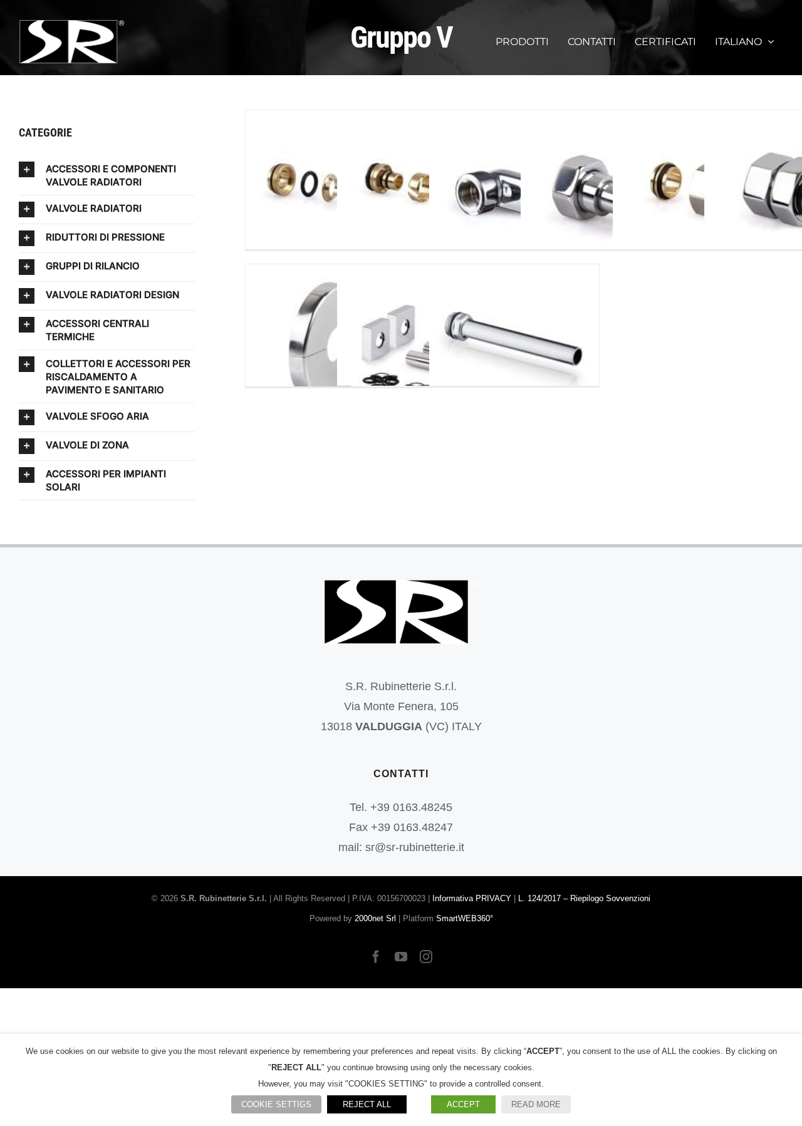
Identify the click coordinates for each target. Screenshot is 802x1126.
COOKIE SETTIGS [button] (276, 1104)
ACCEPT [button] (463, 1104)
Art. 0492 (422, 349)
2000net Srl (375, 918)
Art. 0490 (330, 349)
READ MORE (536, 1104)
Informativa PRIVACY (471, 898)
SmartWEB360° (464, 918)
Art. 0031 (514, 349)
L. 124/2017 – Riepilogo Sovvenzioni (584, 898)
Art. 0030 (514, 195)
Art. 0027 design (698, 195)
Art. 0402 (605, 195)
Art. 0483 (422, 195)
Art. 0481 (330, 195)
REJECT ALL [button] (367, 1104)
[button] (107, 175)
